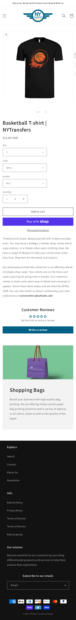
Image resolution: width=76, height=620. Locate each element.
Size (5, 145)
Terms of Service (16, 518)
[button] (4, 16)
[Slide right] (46, 112)
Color (5, 160)
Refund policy (15, 534)
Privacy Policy (14, 510)
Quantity (7, 191)
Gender (6, 176)
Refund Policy (15, 502)
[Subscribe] (65, 585)
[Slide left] (30, 112)
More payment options (38, 230)
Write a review (38, 330)
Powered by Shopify (45, 614)
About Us (12, 472)
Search (11, 456)
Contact (11, 464)
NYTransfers (33, 614)
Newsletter (13, 480)
